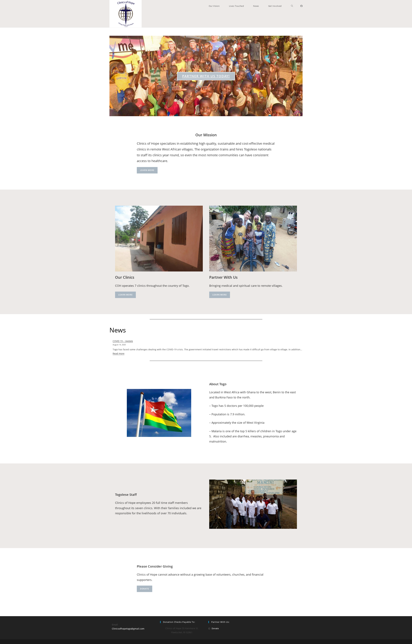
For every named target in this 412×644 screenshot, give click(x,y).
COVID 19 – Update (123, 341)
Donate (144, 588)
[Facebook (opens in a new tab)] (301, 6)
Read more (118, 353)
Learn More (147, 170)
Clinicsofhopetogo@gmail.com (128, 628)
